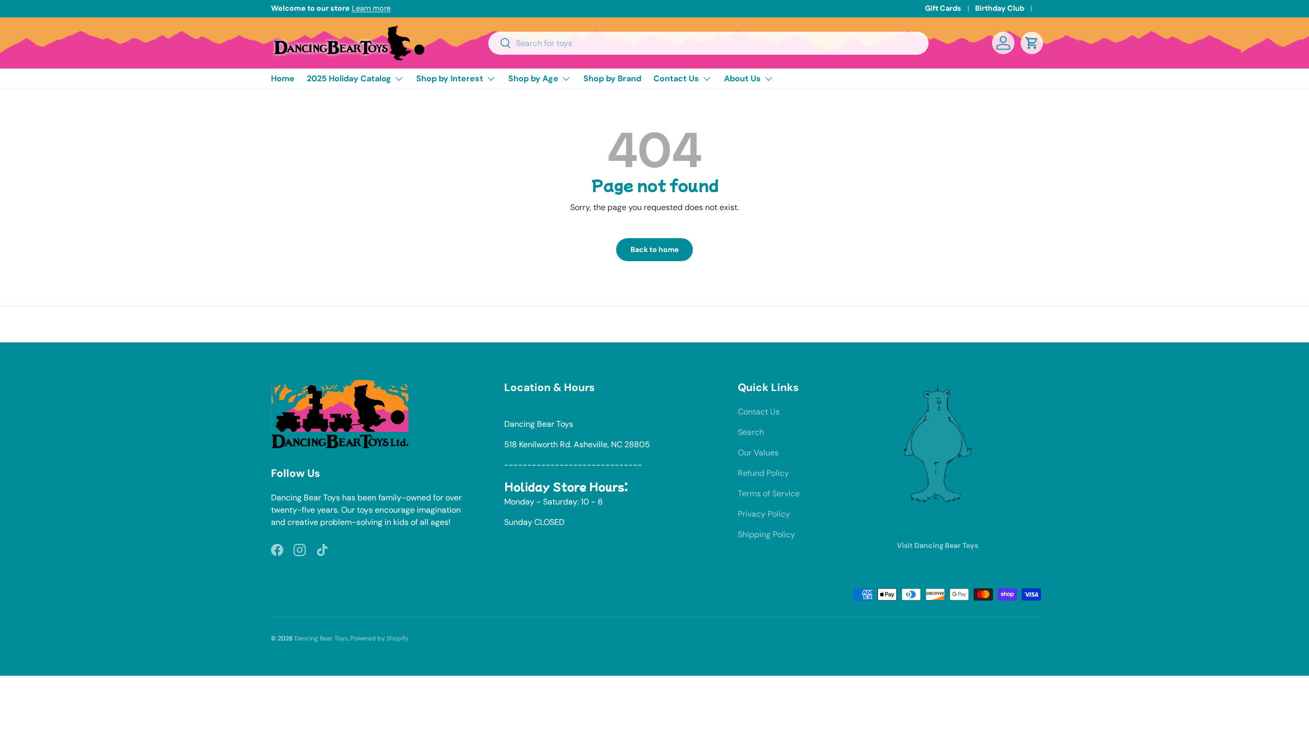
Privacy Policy (764, 514)
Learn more (371, 8)
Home (283, 78)
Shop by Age (533, 78)
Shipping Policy (766, 534)
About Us (742, 78)
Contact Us (676, 78)
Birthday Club (999, 8)
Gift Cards (943, 8)
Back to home (654, 249)
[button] (1032, 43)
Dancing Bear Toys (321, 638)
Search (751, 432)
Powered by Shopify (379, 638)
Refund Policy (763, 473)
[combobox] (708, 43)
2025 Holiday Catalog (349, 78)
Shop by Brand (612, 78)
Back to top (655, 324)
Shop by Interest (449, 78)
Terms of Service (769, 493)
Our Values (758, 452)
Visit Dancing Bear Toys (937, 545)
